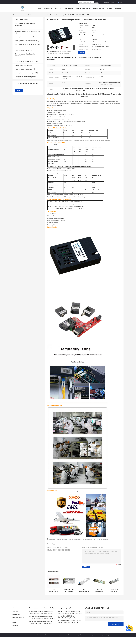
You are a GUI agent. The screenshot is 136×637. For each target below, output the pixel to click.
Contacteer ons (98, 8)
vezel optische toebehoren (23, 69)
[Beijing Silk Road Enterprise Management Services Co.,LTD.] (22, 8)
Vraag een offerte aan (108, 2)
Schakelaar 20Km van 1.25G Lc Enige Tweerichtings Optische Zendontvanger (69, 590)
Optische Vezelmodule (22, 65)
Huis (39, 8)
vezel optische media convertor (25, 61)
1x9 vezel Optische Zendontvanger (99, 539)
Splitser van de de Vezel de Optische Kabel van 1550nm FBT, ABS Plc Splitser (70, 612)
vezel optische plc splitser (23, 37)
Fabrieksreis (68, 8)
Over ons (58, 8)
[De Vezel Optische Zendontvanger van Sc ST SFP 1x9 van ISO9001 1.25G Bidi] (60, 33)
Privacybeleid (25, 635)
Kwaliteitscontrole (82, 8)
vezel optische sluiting (22, 50)
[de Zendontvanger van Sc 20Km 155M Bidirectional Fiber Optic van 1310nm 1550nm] (84, 581)
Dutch (121, 2)
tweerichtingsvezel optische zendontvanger (79, 539)
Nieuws (109, 8)
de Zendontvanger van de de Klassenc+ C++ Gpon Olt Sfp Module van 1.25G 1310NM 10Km (53, 590)
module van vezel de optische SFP (59, 539)
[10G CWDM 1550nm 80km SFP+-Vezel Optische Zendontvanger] (99, 581)
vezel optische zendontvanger (34, 15)
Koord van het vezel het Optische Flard (27, 31)
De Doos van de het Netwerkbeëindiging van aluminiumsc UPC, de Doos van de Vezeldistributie (42, 613)
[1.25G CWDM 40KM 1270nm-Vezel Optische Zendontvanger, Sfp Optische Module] (114, 581)
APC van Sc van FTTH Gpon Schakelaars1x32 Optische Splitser (68, 617)
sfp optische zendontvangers (24, 77)
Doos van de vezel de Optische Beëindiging (42, 608)
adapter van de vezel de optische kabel (27, 44)
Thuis (14, 15)
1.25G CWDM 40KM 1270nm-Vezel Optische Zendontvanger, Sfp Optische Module (114, 590)
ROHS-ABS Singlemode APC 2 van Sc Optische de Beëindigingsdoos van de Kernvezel (41, 623)
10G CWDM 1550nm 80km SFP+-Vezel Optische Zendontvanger (99, 590)
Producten (48, 8)
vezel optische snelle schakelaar (25, 41)
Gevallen (118, 8)
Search (96, 2)
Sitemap (15, 625)
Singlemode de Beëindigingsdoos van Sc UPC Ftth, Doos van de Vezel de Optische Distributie (42, 618)
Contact (81, 52)
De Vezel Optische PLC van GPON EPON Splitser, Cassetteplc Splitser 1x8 (69, 621)
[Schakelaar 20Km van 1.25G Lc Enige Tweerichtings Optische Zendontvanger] (68, 581)
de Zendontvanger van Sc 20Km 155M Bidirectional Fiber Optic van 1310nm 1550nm (84, 590)
